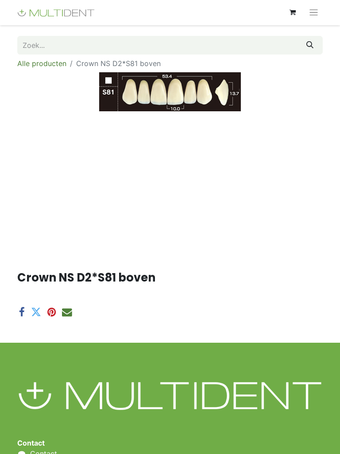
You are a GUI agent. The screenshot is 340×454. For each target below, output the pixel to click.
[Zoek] (310, 45)
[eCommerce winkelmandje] (292, 12)
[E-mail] (67, 312)
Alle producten (41, 63)
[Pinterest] (51, 312)
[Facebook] (22, 312)
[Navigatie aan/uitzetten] (314, 13)
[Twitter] (36, 312)
